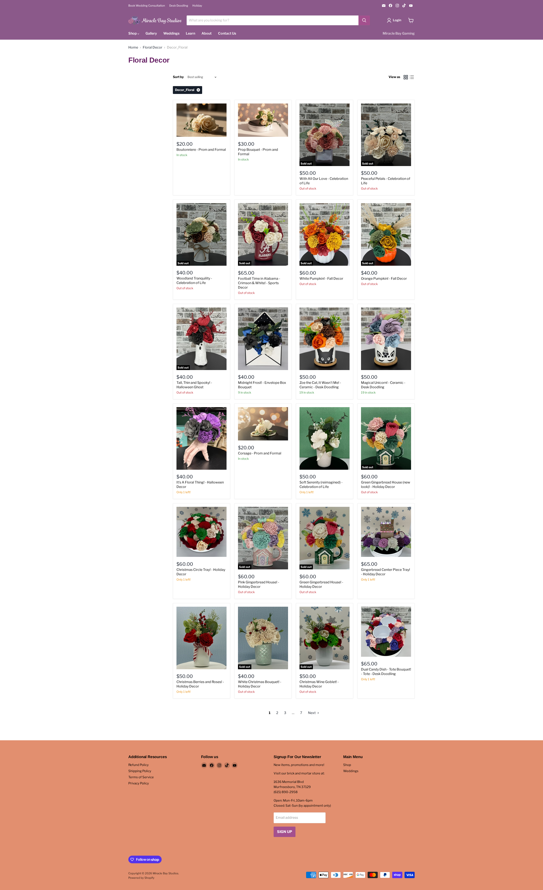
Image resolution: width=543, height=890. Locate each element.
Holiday (197, 5)
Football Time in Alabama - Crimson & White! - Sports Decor (259, 283)
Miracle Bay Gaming (399, 33)
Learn (190, 33)
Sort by (178, 77)
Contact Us (227, 33)
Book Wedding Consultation (146, 5)
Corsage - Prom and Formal (259, 453)
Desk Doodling (178, 5)
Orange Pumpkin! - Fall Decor (384, 279)
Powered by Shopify (141, 877)
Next (312, 713)
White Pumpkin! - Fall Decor (321, 279)
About (207, 33)
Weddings (171, 33)
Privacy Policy (138, 783)
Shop (132, 33)
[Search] (364, 20)
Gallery (151, 33)
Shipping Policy (139, 771)
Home (133, 47)
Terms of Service (141, 777)
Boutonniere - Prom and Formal (201, 150)
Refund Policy (138, 765)
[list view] (412, 77)
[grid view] (406, 77)
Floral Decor (152, 47)
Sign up (284, 832)
